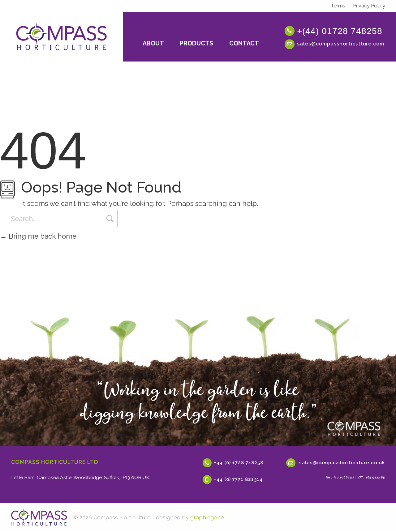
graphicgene (207, 517)
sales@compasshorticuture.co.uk (342, 462)
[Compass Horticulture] (39, 517)
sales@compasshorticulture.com (340, 44)
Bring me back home (41, 236)
